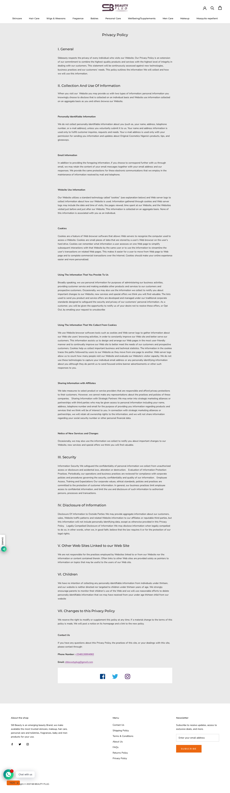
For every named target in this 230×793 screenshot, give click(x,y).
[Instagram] (27, 744)
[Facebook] (12, 744)
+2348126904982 (84, 654)
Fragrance (78, 18)
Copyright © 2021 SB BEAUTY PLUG (31, 784)
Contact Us (118, 725)
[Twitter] (20, 744)
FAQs (116, 747)
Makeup (184, 18)
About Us (118, 741)
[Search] (212, 8)
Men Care (168, 18)
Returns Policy (120, 752)
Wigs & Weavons (55, 18)
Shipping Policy (121, 730)
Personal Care (113, 18)
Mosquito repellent (207, 18)
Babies (94, 18)
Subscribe (189, 748)
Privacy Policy (120, 758)
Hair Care (34, 18)
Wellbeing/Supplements (142, 18)
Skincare (17, 18)
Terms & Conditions (123, 736)
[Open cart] (220, 8)
